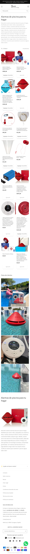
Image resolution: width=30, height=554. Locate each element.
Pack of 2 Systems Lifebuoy (8, 253)
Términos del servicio (8, 496)
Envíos (4, 486)
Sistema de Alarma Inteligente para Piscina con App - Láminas (21, 68)
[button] (1, 6)
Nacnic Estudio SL (13, 552)
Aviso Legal (5, 482)
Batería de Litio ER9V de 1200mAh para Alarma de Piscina (7, 187)
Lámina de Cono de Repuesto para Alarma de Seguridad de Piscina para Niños (8, 158)
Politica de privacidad (8, 493)
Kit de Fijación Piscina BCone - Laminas (21, 157)
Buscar (4, 479)
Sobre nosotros (6, 476)
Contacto (5, 472)
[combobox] (15, 11)
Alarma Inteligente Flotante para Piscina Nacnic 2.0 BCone (7, 68)
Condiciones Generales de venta (10, 489)
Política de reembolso (8, 499)
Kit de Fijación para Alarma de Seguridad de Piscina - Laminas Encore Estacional (22, 129)
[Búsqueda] (27, 11)
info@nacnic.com (20, 538)
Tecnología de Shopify (19, 552)
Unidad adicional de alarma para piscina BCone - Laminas (22, 96)
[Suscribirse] (25, 531)
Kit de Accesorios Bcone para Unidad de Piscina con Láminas (7, 129)
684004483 (9, 538)
